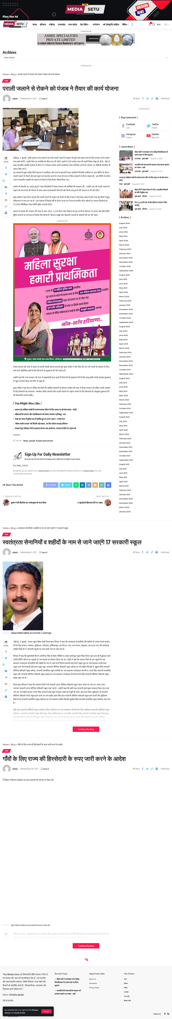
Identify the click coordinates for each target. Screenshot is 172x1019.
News (25, 441)
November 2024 (126, 314)
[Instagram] (131, 135)
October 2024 (125, 318)
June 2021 (123, 473)
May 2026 (123, 236)
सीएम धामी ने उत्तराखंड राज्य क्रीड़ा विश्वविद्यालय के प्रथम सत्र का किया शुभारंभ (67, 982)
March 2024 (124, 348)
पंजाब (6, 81)
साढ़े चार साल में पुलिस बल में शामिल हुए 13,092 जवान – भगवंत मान (40, 419)
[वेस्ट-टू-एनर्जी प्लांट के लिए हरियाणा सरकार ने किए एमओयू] (126, 206)
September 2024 (126, 322)
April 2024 (123, 344)
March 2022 (124, 434)
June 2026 (123, 232)
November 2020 (126, 503)
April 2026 (123, 240)
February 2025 (125, 301)
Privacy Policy (89, 471)
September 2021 (126, 460)
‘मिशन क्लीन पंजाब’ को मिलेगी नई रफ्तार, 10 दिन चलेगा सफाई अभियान (41, 423)
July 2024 (123, 331)
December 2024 (126, 309)
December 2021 (125, 447)
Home (6, 74)
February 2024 (125, 352)
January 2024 (124, 357)
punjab (32, 441)
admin (15, 98)
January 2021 (124, 494)
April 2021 (123, 481)
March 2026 (124, 245)
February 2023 (125, 404)
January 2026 (124, 253)
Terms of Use (19, 1013)
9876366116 (8, 1000)
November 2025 (125, 262)
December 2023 (125, 361)
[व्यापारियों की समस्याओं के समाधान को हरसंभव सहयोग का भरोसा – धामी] (126, 168)
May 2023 (123, 391)
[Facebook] (131, 125)
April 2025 (123, 292)
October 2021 (124, 456)
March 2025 (124, 296)
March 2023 (124, 400)
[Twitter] (157, 125)
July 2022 (123, 421)
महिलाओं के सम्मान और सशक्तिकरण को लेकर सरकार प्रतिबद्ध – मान (40, 414)
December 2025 (125, 258)
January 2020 (124, 512)
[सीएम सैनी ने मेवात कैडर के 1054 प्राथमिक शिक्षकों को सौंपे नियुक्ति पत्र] (126, 193)
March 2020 (124, 507)
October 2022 (125, 408)
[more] (132, 24)
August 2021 (124, 464)
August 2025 (124, 275)
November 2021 (125, 451)
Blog (13, 74)
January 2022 (124, 443)
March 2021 (124, 486)
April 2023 (123, 395)
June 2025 (123, 284)
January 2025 (124, 305)
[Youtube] (157, 135)
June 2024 (123, 335)
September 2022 (126, 413)
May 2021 (123, 477)
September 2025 (126, 271)
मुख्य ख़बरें (145, 158)
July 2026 (123, 227)
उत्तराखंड (138, 158)
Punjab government (44, 441)
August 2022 (124, 417)
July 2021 (123, 469)
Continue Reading (86, 729)
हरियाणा (144, 196)
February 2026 (125, 249)
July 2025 (123, 279)
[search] (153, 24)
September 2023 (126, 374)
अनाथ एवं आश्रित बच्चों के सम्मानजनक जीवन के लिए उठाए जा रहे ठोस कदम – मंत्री (46, 409)
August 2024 (124, 326)
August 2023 (124, 378)
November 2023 (125, 365)
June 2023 (123, 387)
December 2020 (126, 499)
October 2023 (125, 369)
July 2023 (123, 383)
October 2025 (125, 266)
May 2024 (123, 339)
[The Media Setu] (15, 24)
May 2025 (123, 288)
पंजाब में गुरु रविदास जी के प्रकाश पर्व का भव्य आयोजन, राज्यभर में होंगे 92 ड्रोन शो (45, 428)
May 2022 (123, 426)
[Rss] (168, 1014)
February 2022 (125, 438)
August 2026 (124, 223)
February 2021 (125, 490)
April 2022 (123, 430)
